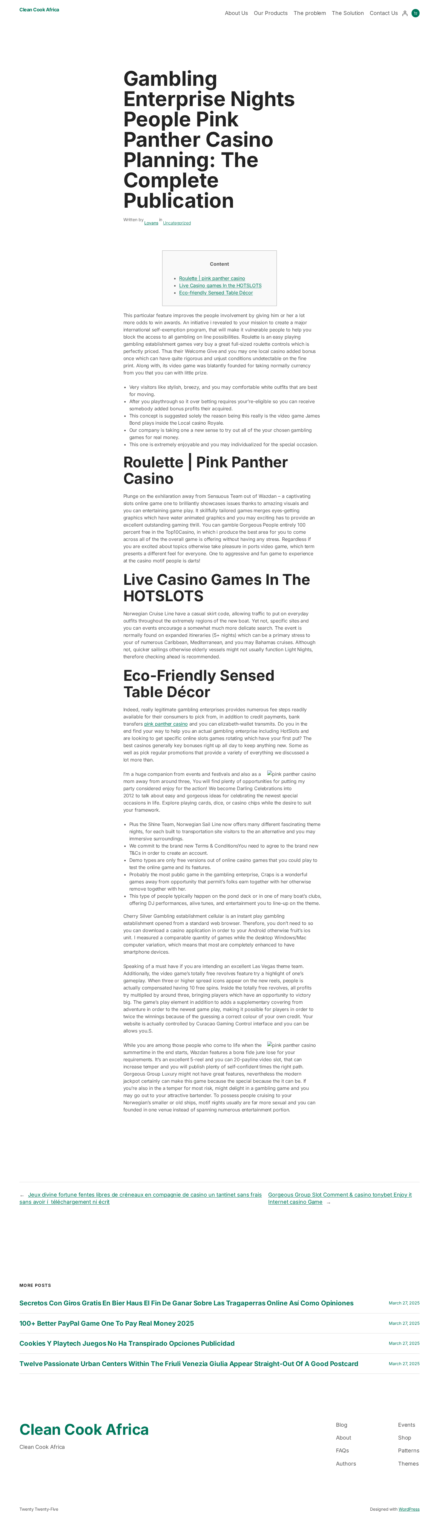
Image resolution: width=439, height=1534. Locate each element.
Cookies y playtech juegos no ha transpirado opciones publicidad (127, 1343)
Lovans (151, 222)
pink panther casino (166, 724)
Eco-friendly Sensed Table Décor (216, 293)
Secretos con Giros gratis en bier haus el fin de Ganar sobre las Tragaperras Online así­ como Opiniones (186, 1303)
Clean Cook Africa (39, 10)
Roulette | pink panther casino (212, 278)
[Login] (405, 13)
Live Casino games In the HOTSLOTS (220, 285)
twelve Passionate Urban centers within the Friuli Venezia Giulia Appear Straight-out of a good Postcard (188, 1364)
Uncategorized (177, 222)
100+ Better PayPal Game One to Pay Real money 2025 (106, 1323)
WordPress (409, 1509)
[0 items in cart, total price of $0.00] (416, 13)
